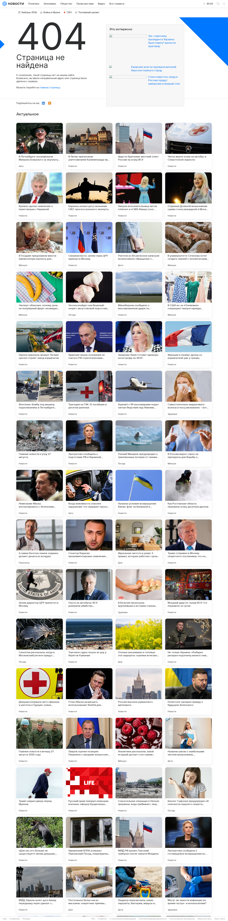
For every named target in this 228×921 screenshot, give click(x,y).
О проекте (102, 919)
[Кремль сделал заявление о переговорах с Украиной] (39, 195)
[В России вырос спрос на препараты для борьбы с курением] (188, 443)
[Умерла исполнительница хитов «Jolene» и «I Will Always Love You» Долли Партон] (139, 195)
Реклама (26, 919)
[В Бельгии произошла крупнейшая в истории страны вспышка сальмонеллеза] (139, 592)
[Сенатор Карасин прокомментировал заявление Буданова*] (89, 542)
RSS (93, 919)
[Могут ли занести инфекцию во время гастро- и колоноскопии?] (188, 889)
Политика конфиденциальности (153, 919)
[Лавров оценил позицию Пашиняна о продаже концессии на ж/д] (89, 741)
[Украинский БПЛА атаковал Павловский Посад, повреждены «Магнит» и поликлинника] (89, 840)
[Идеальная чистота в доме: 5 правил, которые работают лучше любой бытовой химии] (139, 542)
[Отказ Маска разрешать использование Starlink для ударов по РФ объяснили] (89, 691)
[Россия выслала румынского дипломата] (139, 691)
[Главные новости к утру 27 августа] (39, 443)
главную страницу (50, 87)
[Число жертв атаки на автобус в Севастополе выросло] (188, 146)
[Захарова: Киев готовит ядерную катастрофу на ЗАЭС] (139, 344)
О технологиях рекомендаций (123, 919)
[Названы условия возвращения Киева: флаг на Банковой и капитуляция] (139, 493)
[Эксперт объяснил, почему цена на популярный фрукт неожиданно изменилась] (39, 295)
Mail (5, 919)
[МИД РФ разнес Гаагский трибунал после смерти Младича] (139, 840)
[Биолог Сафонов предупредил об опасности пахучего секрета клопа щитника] (188, 790)
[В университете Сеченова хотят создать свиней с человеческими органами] (188, 245)
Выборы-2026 (29, 12)
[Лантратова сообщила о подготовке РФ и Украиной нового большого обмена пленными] (89, 443)
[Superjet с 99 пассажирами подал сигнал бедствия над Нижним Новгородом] (139, 394)
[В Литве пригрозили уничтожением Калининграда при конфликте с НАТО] (89, 146)
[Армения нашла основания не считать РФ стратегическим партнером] (89, 344)
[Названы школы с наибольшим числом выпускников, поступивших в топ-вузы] (188, 741)
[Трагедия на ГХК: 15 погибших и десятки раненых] (89, 394)
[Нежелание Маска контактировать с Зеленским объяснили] (39, 493)
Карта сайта (219, 919)
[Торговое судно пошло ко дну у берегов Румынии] (89, 642)
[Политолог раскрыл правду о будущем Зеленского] (188, 691)
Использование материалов (182, 919)
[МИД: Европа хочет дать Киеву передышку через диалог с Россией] (39, 889)
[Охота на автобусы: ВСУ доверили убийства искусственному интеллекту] (89, 592)
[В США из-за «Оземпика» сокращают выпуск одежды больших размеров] (188, 295)
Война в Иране (51, 12)
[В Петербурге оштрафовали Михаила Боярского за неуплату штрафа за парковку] (39, 146)
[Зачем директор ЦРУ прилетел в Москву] (39, 592)
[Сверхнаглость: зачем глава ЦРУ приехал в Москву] (89, 245)
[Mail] (4, 3)
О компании (14, 919)
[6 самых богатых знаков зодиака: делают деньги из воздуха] (39, 542)
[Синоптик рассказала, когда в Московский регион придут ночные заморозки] (39, 642)
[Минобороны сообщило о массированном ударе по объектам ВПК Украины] (139, 295)
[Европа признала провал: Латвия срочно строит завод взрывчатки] (39, 344)
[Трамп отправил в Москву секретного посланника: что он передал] (188, 542)
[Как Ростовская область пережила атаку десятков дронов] (188, 493)
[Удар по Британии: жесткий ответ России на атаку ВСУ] (139, 146)
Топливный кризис (88, 12)
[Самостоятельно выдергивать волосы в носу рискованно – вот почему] (188, 394)
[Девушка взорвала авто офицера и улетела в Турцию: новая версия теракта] (39, 691)
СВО (69, 12)
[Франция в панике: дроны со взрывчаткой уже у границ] (188, 344)
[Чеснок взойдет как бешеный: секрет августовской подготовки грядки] (89, 295)
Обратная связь (204, 919)
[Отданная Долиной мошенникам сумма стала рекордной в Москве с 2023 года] (188, 195)
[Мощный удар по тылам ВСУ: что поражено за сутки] (188, 592)
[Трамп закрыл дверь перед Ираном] (39, 790)
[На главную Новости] (15, 3)
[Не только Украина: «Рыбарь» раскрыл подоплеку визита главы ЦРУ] (188, 642)
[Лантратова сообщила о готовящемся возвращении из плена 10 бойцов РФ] (188, 840)
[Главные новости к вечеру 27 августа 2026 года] (39, 741)
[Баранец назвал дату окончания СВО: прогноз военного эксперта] (89, 195)
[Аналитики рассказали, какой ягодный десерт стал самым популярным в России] (139, 741)
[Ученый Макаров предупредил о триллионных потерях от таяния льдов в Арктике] (139, 443)
